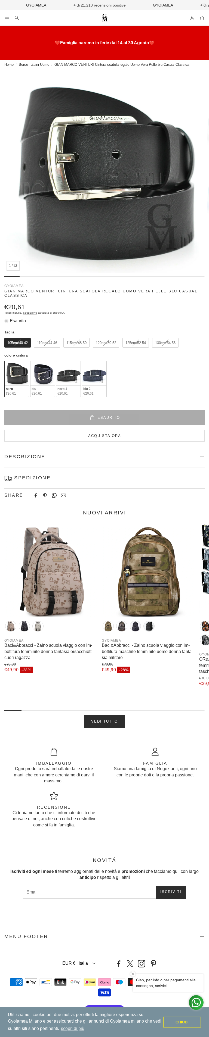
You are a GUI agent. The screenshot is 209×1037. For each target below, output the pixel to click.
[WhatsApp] (54, 495)
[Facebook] (35, 495)
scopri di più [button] (72, 1028)
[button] (7, 18)
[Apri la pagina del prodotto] (50, 570)
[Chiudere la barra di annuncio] (203, 4)
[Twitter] (130, 963)
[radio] (17, 343)
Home (9, 65)
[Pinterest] (44, 495)
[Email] (63, 495)
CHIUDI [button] (182, 1022)
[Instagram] (141, 963)
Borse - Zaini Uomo (34, 65)
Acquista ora (104, 436)
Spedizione (30, 312)
